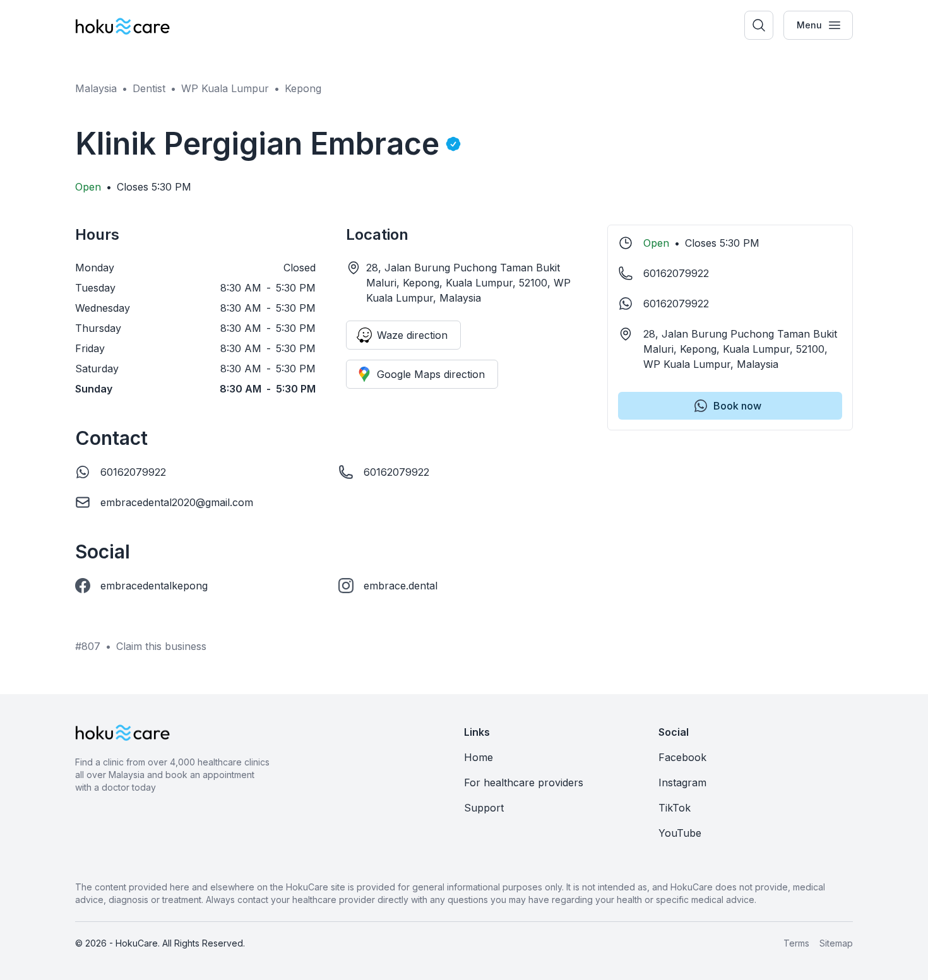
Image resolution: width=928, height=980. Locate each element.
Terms (796, 943)
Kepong (303, 88)
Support (484, 807)
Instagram (682, 782)
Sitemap (836, 943)
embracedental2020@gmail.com (176, 502)
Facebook (682, 757)
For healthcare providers (523, 782)
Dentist (149, 88)
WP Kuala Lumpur (225, 88)
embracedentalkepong (154, 585)
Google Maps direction (431, 374)
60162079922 (133, 472)
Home (478, 757)
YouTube (679, 833)
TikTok (674, 807)
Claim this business (161, 646)
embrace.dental (400, 585)
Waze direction (412, 335)
